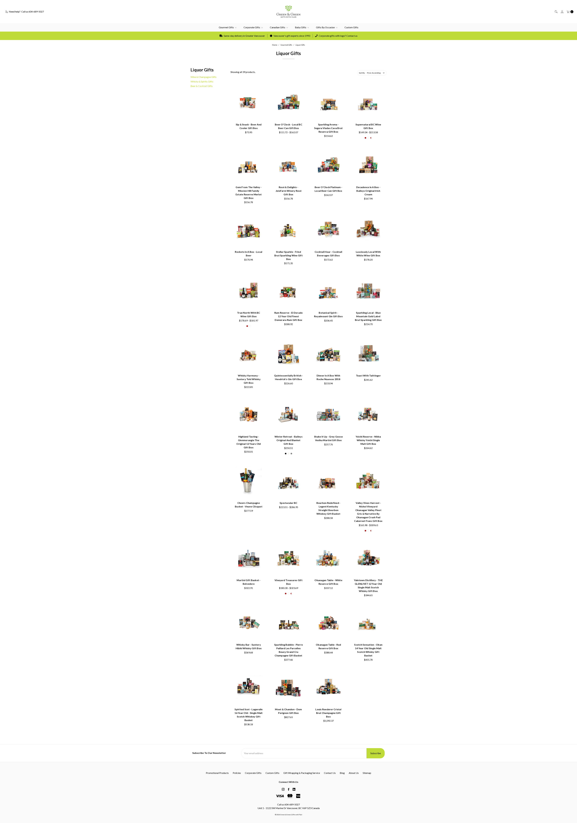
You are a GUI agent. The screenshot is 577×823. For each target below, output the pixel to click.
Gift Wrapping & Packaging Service (301, 772)
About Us (354, 772)
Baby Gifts (301, 27)
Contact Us (330, 772)
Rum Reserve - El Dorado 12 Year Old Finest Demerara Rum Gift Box (288, 316)
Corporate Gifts (252, 27)
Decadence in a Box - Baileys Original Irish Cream (368, 191)
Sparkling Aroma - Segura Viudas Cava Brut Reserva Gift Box (328, 128)
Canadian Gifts (278, 27)
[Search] (556, 11)
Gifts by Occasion (325, 27)
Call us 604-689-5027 (288, 804)
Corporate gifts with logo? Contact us (337, 35)
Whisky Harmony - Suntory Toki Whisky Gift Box (249, 379)
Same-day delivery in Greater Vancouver (244, 35)
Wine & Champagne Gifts (204, 76)
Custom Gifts (351, 27)
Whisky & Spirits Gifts (202, 81)
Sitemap (367, 772)
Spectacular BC (288, 502)
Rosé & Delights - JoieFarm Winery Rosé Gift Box (288, 191)
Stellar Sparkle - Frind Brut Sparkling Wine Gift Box (288, 255)
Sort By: (362, 73)
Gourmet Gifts (226, 27)
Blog (342, 772)
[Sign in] (562, 11)
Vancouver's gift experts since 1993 (291, 35)
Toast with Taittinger (368, 375)
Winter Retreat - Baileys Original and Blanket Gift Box (288, 440)
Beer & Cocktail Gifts (202, 85)
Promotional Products (217, 772)
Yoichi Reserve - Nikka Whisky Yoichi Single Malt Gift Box (368, 440)
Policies (237, 772)
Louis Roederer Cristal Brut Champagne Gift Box (328, 713)
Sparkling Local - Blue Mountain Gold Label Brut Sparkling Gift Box (368, 316)
